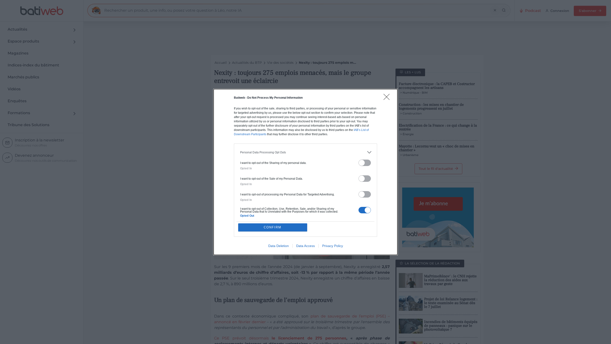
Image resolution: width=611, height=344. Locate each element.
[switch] (364, 163)
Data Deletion (278, 246)
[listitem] (305, 152)
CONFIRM (272, 227)
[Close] (388, 98)
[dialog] (305, 172)
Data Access (305, 246)
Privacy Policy (332, 246)
